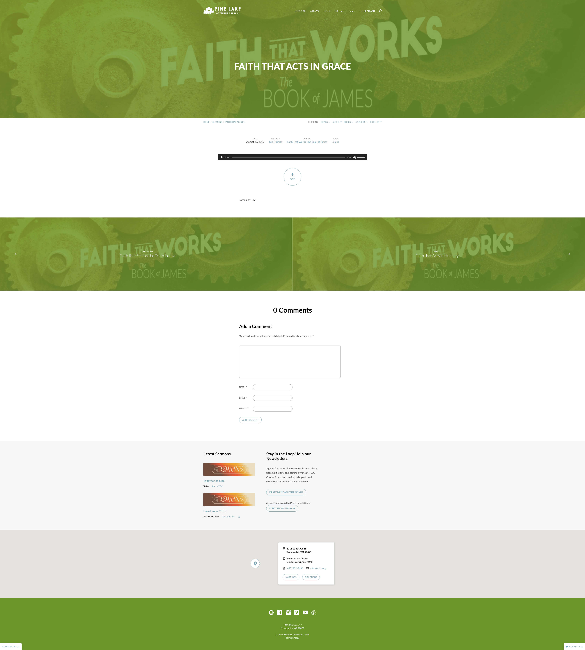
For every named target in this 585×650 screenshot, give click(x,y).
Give (352, 10)
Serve (339, 10)
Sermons (217, 122)
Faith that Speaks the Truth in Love (147, 255)
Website (243, 408)
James (335, 141)
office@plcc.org (318, 568)
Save (292, 179)
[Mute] (354, 157)
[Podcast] (313, 612)
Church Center (10, 646)
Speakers (361, 122)
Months (374, 122)
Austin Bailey (228, 516)
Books (347, 122)
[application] (292, 157)
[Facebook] (279, 612)
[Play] (221, 157)
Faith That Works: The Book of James (307, 141)
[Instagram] (288, 612)
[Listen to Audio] (239, 517)
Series (336, 122)
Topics (324, 122)
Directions (311, 577)
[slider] (361, 157)
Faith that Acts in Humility (437, 255)
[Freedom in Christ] (229, 503)
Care (327, 10)
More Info (290, 577)
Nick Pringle (275, 141)
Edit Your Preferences (282, 508)
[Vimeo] (296, 612)
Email (243, 397)
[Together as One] (229, 473)
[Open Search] (380, 10)
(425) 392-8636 (295, 568)
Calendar (367, 10)
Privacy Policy (292, 637)
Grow (314, 10)
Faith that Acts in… (235, 122)
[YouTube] (305, 612)
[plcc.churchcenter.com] (271, 612)
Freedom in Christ (215, 511)
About (300, 10)
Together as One (214, 481)
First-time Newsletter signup (286, 492)
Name (243, 387)
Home (206, 122)
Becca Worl (217, 486)
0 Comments (576, 646)
